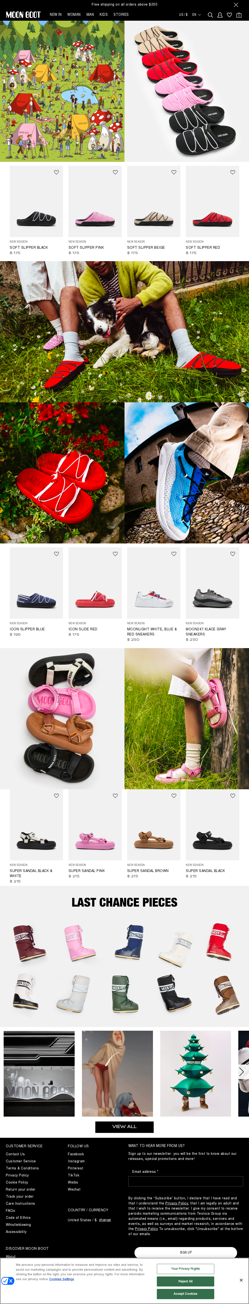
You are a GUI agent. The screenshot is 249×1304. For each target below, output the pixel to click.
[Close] (241, 1280)
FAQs (10, 1211)
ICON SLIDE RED (83, 629)
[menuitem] (229, 15)
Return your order (21, 1189)
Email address (144, 1172)
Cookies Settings (61, 1279)
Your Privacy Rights (185, 1269)
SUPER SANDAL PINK (87, 871)
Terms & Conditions (22, 1168)
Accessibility (16, 1232)
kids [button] (104, 14)
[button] (39, 1075)
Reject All (185, 1281)
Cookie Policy (17, 1182)
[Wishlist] (229, 15)
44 (27, 229)
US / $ (183, 15)
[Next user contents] (241, 1072)
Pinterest (75, 1168)
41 (13, 229)
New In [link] (56, 14)
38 (93, 226)
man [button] (90, 14)
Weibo (73, 1182)
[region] (124, 1281)
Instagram (76, 1161)
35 (72, 226)
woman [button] (74, 14)
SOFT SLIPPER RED (203, 248)
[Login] (220, 15)
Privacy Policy (17, 1175)
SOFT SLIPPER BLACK (29, 248)
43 (79, 232)
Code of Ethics (18, 1218)
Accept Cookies (185, 1294)
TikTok (73, 1175)
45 (93, 232)
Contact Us (15, 1154)
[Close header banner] (236, 5)
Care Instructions (20, 1204)
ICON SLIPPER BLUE (27, 629)
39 (100, 226)
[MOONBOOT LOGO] (23, 14)
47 (158, 232)
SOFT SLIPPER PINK (86, 248)
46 (151, 232)
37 (86, 226)
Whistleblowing (18, 1225)
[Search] (210, 15)
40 (107, 226)
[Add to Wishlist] (57, 172)
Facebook (76, 1154)
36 (79, 226)
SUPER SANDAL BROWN (148, 871)
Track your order (20, 1196)
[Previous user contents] (7, 1072)
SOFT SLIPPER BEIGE (146, 248)
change (105, 1220)
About (11, 1257)
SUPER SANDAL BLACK (205, 871)
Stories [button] (121, 14)
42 (20, 229)
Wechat (74, 1189)
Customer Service (21, 1161)
